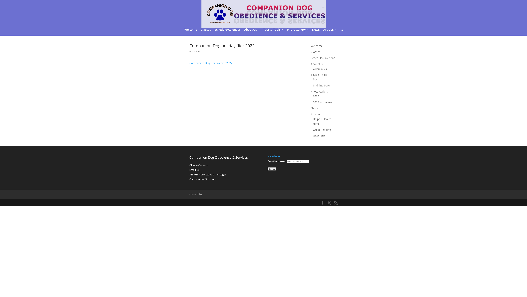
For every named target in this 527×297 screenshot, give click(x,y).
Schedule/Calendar (227, 30)
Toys (316, 79)
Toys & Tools (272, 30)
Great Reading (322, 130)
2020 (316, 96)
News (316, 30)
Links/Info (319, 136)
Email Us (194, 169)
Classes (206, 30)
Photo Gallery (296, 30)
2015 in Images (322, 102)
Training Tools (322, 85)
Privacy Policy (195, 194)
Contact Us (320, 69)
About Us (250, 30)
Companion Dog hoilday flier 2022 (210, 63)
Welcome (190, 30)
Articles (328, 30)
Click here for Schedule (202, 179)
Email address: (277, 161)
